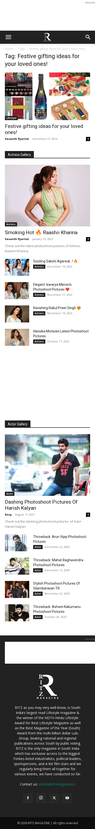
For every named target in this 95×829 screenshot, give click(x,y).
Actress (11, 224)
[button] (8, 37)
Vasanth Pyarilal (17, 139)
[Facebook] (28, 798)
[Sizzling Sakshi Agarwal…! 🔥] (17, 267)
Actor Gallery (18, 424)
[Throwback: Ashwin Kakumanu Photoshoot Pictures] (17, 612)
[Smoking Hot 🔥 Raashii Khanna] (47, 195)
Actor (9, 493)
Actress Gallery (19, 155)
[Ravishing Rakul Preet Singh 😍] (17, 313)
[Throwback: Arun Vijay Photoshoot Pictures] (17, 542)
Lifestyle (11, 118)
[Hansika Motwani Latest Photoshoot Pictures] (17, 337)
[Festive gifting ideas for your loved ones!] (47, 96)
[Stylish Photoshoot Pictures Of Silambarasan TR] (17, 589)
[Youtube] (67, 798)
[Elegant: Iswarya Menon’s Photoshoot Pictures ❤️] (17, 290)
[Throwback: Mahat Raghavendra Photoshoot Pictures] (17, 566)
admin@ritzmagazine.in (57, 784)
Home (9, 49)
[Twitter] (54, 798)
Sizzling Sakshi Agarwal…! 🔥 (55, 261)
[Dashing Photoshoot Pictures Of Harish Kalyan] (47, 465)
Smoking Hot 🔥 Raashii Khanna (41, 232)
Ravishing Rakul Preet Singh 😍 (57, 308)
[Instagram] (41, 798)
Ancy (8, 514)
